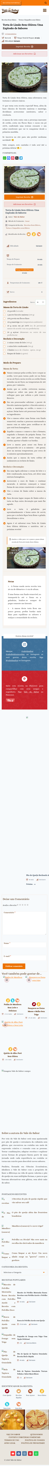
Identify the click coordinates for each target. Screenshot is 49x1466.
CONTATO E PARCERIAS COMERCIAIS (24, 1437)
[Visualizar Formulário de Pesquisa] (46, 3)
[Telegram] (21, 158)
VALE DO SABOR (13, 1434)
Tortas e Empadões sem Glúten (29, 20)
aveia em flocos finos (18, 318)
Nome (7, 943)
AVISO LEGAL (9, 1443)
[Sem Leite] (13, 1000)
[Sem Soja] (39, 234)
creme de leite (19, 342)
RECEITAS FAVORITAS (11, 3)
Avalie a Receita (10, 905)
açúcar (26, 333)
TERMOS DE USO (11, 1440)
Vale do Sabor (19, 217)
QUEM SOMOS (36, 1434)
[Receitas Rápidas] (29, 234)
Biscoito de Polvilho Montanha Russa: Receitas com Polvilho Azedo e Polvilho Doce (32, 1295)
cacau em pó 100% (26, 327)
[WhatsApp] (5, 158)
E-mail (7, 956)
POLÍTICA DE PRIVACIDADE (33, 1443)
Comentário (9, 912)
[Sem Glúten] (34, 234)
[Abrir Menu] (45, 10)
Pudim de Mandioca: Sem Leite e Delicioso (13, 1007)
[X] (17, 158)
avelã (15, 311)
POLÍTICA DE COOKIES (35, 1440)
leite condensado (20, 346)
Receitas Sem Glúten (9, 20)
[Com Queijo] (34, 1004)
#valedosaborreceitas (15, 654)
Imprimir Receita (23, 47)
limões (24, 350)
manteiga (24, 322)
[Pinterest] (13, 158)
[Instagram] (24, 1453)
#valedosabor (27, 651)
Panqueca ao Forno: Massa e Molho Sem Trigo (36, 1011)
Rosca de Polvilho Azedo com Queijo (31, 1321)
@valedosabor (12, 660)
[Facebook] (9, 158)
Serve (32, 302)
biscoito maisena (20, 315)
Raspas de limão (17, 353)
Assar (27, 221)
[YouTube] (13, 1453)
